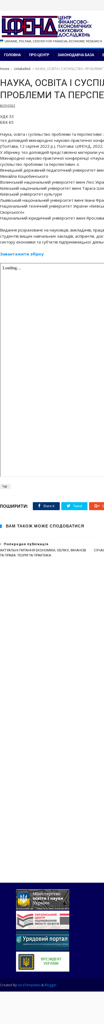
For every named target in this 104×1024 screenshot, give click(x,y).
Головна (12, 55)
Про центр (39, 55)
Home (4, 69)
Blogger (51, 985)
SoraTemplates (29, 985)
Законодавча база (76, 55)
